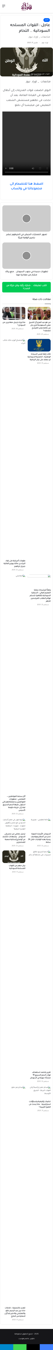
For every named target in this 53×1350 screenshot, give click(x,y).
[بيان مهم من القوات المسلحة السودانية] (13, 856)
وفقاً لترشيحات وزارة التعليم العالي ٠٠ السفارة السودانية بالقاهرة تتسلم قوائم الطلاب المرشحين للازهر (40, 595)
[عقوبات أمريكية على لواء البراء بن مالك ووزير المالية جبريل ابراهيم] (13, 448)
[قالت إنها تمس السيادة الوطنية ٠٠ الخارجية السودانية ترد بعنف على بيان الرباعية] (39, 345)
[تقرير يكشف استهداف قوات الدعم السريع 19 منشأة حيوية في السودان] (39, 960)
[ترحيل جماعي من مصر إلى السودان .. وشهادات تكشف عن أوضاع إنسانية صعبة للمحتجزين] (13, 824)
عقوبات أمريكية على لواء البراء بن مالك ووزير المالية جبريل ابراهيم (14, 564)
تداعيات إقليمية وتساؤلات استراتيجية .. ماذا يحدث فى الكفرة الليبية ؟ (40, 1104)
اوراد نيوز (45, 43)
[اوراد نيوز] (26, 6)
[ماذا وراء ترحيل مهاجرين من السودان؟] (13, 313)
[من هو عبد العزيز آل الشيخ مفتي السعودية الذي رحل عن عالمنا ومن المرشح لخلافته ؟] (39, 313)
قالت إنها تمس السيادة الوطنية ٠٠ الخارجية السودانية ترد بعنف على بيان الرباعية (39, 357)
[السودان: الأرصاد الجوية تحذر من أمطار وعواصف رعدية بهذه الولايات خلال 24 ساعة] (39, 824)
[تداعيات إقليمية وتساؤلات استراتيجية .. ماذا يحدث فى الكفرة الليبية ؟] (39, 1092)
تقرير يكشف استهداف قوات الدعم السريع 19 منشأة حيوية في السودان (40, 1075)
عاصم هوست (23, 1339)
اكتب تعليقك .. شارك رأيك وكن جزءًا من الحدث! (26, 287)
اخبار (46, 20)
